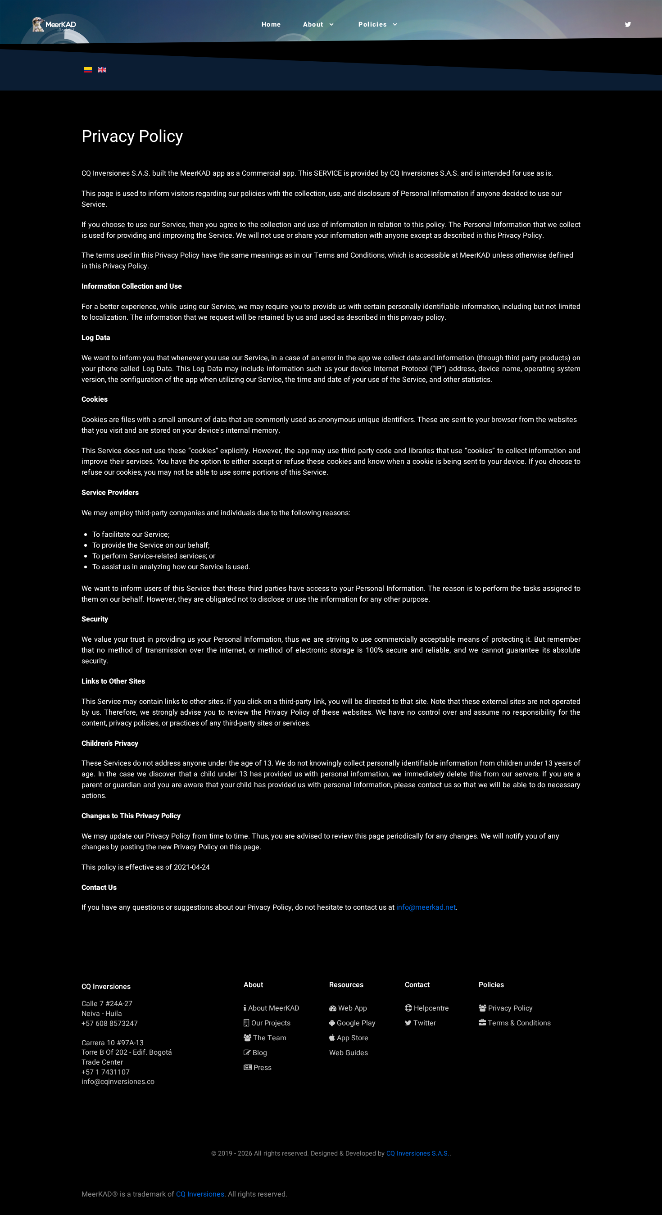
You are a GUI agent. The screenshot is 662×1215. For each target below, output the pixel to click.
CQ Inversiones (200, 1194)
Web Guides (348, 1052)
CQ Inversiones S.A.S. (417, 1153)
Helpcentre (431, 1008)
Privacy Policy (510, 1008)
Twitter (424, 1023)
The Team (269, 1038)
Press (263, 1067)
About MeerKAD (273, 1008)
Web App (352, 1008)
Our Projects (270, 1023)
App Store (352, 1038)
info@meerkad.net (426, 907)
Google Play (356, 1023)
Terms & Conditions (519, 1023)
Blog (260, 1052)
